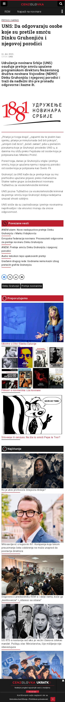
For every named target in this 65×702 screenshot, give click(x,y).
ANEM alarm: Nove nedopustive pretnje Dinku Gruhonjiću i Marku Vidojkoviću (28, 231)
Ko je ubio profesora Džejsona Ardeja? (24, 489)
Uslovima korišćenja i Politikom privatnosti (29, 699)
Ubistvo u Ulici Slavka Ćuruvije (19, 343)
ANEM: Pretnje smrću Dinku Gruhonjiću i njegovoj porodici (29, 249)
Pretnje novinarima (32, 286)
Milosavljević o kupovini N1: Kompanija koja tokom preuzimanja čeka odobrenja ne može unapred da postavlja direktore (31, 548)
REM (7, 11)
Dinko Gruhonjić (11, 286)
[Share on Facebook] (4, 277)
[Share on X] (10, 277)
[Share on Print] (15, 277)
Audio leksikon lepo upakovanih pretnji (24, 256)
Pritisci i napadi (10, 20)
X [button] (53, 699)
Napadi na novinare (29, 11)
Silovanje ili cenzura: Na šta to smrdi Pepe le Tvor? (31, 437)
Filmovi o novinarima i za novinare (21, 390)
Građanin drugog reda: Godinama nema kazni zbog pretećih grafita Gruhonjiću (30, 263)
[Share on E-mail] (21, 277)
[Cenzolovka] (32, 4)
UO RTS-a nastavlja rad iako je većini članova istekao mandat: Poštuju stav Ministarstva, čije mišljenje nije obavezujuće (32, 643)
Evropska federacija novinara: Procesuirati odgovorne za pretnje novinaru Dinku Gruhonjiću (32, 240)
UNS (11, 57)
